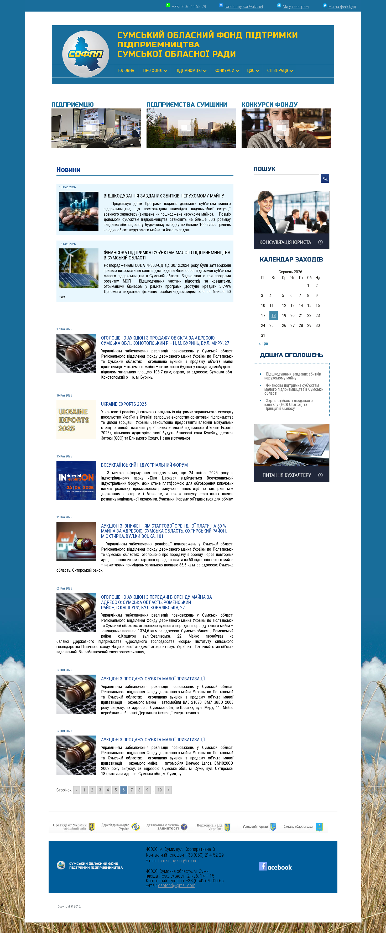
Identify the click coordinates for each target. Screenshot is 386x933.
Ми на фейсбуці (342, 6)
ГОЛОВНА (126, 70)
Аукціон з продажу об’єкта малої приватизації (153, 678)
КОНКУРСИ (224, 70)
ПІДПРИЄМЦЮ (188, 70)
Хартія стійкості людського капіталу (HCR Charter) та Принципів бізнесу (288, 404)
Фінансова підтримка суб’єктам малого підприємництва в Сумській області (294, 389)
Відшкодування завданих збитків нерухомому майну (292, 376)
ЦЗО (250, 70)
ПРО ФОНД (153, 70)
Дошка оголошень (291, 355)
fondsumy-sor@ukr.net (244, 6)
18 (274, 315)
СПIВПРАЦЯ (277, 70)
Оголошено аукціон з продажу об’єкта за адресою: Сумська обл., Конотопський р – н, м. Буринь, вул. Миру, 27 (165, 340)
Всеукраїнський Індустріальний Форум (144, 465)
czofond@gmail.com (176, 885)
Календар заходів (291, 259)
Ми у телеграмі (296, 6)
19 (160, 790)
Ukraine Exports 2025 (124, 404)
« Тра (263, 343)
